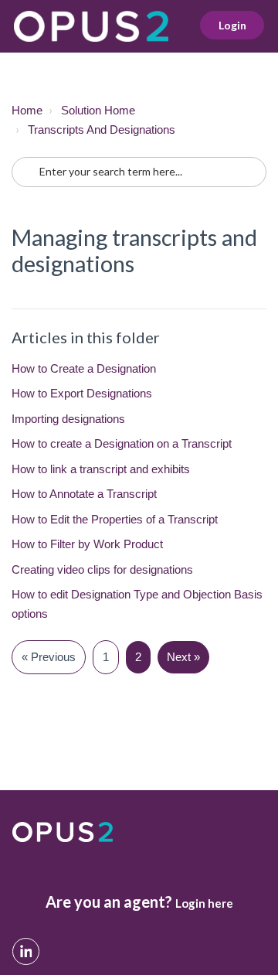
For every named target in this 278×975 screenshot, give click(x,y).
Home (27, 110)
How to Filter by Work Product (87, 544)
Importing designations (68, 418)
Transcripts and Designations (101, 129)
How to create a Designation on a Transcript (122, 443)
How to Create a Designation (84, 368)
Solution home (98, 110)
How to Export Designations (82, 393)
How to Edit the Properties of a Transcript (115, 519)
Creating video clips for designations (102, 569)
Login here (204, 903)
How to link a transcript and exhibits (101, 469)
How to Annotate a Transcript (84, 493)
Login (232, 25)
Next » (183, 656)
